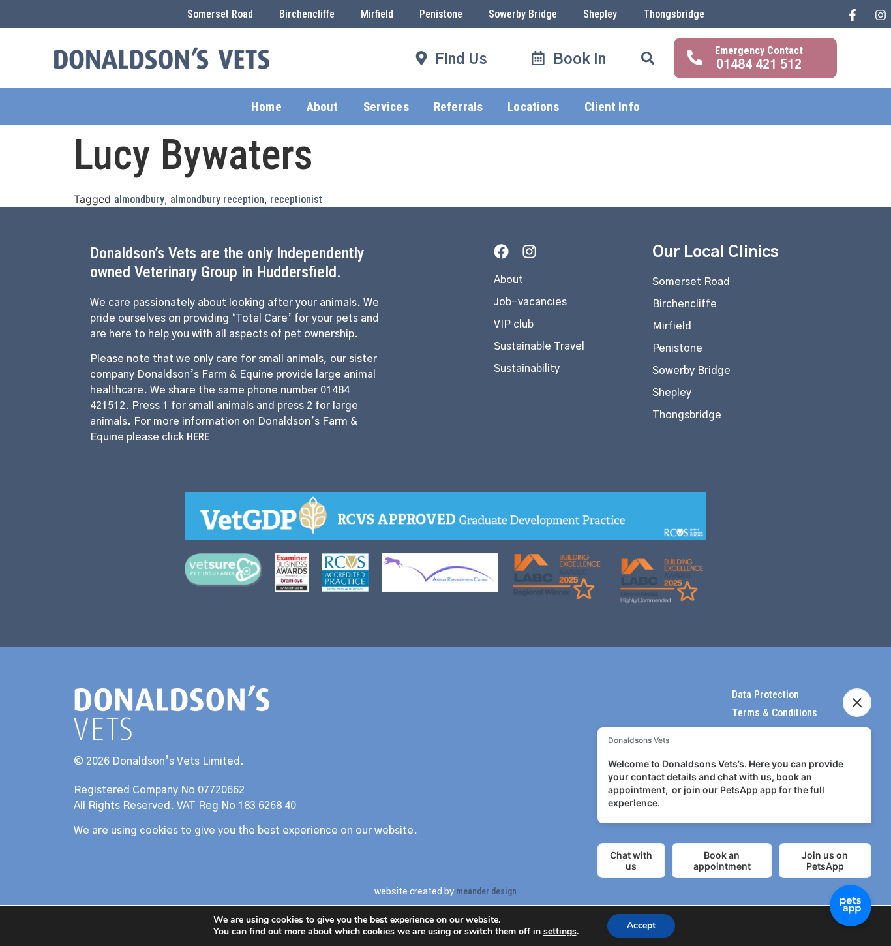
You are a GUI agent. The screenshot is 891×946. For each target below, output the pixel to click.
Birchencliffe (307, 14)
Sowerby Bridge (523, 14)
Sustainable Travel (539, 346)
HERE (198, 437)
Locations (533, 106)
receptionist (296, 199)
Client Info (612, 106)
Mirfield (377, 14)
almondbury (139, 199)
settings (560, 932)
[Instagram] (529, 251)
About (323, 106)
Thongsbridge (673, 14)
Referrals (458, 106)
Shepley (600, 14)
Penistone (440, 14)
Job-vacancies (530, 302)
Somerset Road (220, 14)
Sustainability (527, 368)
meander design (486, 891)
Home (266, 106)
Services (386, 106)
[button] (648, 58)
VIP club (514, 324)
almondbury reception (217, 199)
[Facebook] (501, 251)
